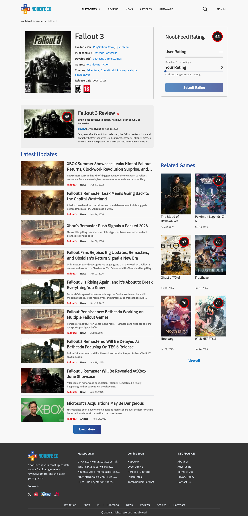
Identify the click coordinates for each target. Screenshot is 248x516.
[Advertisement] (194, 130)
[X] (29, 494)
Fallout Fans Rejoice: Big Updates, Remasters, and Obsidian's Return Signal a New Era (108, 255)
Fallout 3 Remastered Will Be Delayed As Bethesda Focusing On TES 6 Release (103, 344)
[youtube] (36, 494)
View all (194, 360)
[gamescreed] (46, 494)
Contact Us (184, 482)
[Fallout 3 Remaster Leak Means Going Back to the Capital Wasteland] (42, 214)
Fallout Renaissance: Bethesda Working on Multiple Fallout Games (105, 314)
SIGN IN (221, 9)
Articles (146, 9)
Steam (125, 47)
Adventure (93, 70)
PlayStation (100, 47)
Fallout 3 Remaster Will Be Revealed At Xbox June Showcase (106, 373)
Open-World (108, 70)
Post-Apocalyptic (127, 70)
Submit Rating (194, 87)
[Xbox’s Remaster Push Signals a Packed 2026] (42, 244)
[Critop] (57, 494)
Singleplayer (82, 74)
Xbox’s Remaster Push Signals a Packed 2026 (107, 225)
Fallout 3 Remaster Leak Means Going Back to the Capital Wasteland (108, 196)
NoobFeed (26, 21)
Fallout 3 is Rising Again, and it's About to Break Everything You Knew (110, 284)
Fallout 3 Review (96, 112)
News (129, 9)
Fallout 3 (72, 184)
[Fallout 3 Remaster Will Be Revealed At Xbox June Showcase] (42, 392)
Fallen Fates (135, 477)
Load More (87, 429)
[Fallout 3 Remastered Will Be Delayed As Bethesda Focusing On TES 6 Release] (42, 362)
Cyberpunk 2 (135, 466)
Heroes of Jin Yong (139, 471)
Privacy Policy (186, 477)
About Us (183, 461)
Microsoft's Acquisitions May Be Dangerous (105, 403)
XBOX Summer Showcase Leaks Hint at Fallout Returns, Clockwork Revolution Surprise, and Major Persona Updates (109, 169)
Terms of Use (185, 471)
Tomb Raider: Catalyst (141, 482)
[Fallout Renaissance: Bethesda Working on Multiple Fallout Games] (42, 332)
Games (40, 21)
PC (98, 505)
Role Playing (93, 64)
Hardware (166, 9)
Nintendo (113, 505)
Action (105, 64)
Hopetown (134, 461)
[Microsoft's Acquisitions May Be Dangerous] (42, 421)
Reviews (113, 9)
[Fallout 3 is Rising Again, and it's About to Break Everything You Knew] (42, 303)
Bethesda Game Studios (107, 58)
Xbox (111, 47)
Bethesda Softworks (105, 53)
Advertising (184, 466)
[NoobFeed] (36, 9)
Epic (118, 47)
